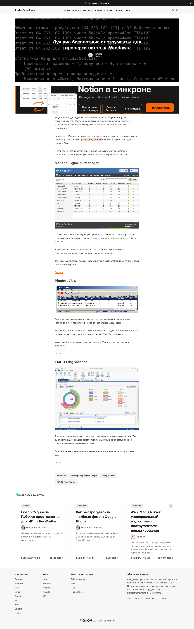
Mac (84, 10)
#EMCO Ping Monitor (66, 482)
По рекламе (77, 592)
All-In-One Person (106, 621)
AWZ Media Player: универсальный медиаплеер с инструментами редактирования (146, 521)
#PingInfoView (108, 476)
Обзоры (66, 10)
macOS (46, 592)
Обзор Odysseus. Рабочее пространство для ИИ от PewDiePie (40, 516)
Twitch (74, 583)
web (45, 579)
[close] (191, 3)
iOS (106, 10)
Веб (111, 10)
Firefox (127, 10)
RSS (73, 588)
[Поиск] (177, 10)
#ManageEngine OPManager (84, 476)
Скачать (59, 272)
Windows (76, 10)
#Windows (61, 476)
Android (98, 10)
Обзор (26, 506)
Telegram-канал (78, 579)
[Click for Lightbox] (97, 198)
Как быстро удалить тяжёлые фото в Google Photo (96, 516)
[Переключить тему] (173, 10)
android (46, 588)
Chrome (118, 10)
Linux (90, 10)
